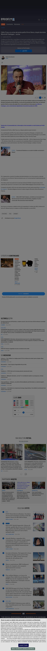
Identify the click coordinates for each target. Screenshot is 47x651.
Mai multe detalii (27, 628)
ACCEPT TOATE (23, 645)
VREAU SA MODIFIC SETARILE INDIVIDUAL (23, 649)
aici (6, 639)
